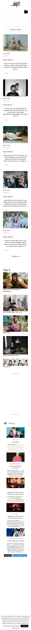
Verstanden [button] (24, 626)
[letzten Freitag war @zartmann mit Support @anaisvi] (15, 515)
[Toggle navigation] (3, 15)
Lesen (6, 73)
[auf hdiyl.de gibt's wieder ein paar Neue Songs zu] (15, 439)
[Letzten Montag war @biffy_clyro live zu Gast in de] (15, 490)
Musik (8, 53)
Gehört (4, 53)
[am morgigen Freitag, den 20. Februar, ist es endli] (15, 465)
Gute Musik (7, 105)
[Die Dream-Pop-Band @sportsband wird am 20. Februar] (15, 540)
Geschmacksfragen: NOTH (11, 355)
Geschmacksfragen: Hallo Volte (12, 312)
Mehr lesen (15, 628)
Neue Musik (8, 60)
